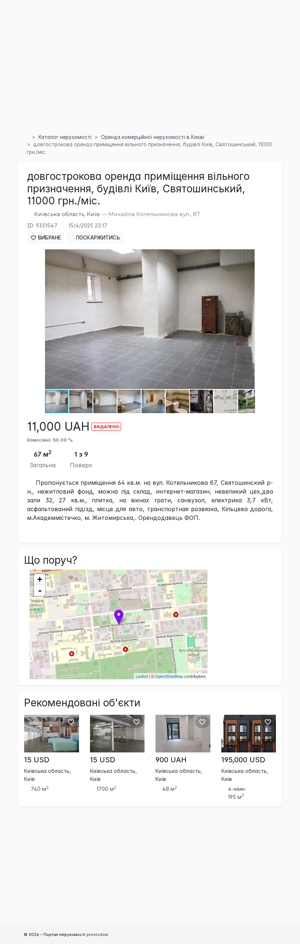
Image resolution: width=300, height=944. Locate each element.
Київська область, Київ (67, 214)
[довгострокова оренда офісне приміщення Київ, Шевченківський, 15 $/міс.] (117, 733)
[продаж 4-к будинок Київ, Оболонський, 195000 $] (248, 733)
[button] (248, 256)
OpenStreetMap (169, 676)
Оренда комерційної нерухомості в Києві (152, 137)
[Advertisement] (150, 76)
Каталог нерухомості (64, 137)
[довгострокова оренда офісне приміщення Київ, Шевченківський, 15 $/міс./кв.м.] (51, 733)
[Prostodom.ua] (26, 137)
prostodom (97, 934)
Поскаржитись (97, 238)
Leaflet (142, 676)
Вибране (49, 238)
